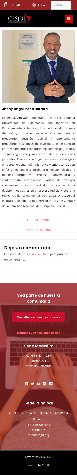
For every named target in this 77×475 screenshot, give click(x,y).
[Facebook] (26, 384)
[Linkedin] (51, 384)
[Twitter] (32, 384)
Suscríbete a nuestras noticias (38, 317)
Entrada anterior (38, 220)
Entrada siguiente (38, 230)
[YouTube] (38, 384)
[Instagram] (45, 384)
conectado (42, 254)
